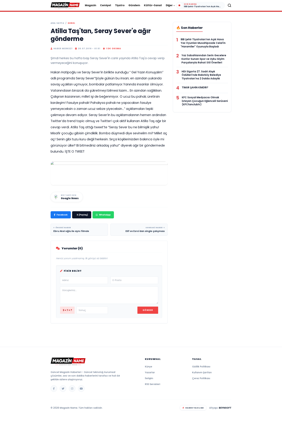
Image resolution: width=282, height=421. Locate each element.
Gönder (148, 310)
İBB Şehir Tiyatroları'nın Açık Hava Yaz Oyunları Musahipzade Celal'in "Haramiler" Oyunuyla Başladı (203, 43)
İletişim (149, 378)
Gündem (134, 5)
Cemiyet (105, 5)
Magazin (90, 5)
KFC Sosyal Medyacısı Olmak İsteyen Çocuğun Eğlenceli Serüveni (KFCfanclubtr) (205, 101)
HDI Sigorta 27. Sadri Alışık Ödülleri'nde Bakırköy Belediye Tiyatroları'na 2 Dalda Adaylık (201, 75)
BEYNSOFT (225, 407)
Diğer (169, 5)
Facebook (62, 214)
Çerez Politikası (201, 378)
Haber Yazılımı (194, 407)
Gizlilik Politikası (201, 366)
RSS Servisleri (152, 384)
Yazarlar (150, 372)
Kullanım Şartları (202, 372)
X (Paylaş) (82, 214)
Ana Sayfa (57, 23)
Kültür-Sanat (153, 5)
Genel (71, 23)
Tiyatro (120, 5)
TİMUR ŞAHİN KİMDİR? (195, 87)
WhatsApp (105, 214)
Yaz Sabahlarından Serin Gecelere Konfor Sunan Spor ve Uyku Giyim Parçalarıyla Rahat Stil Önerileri (203, 59)
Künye (148, 366)
